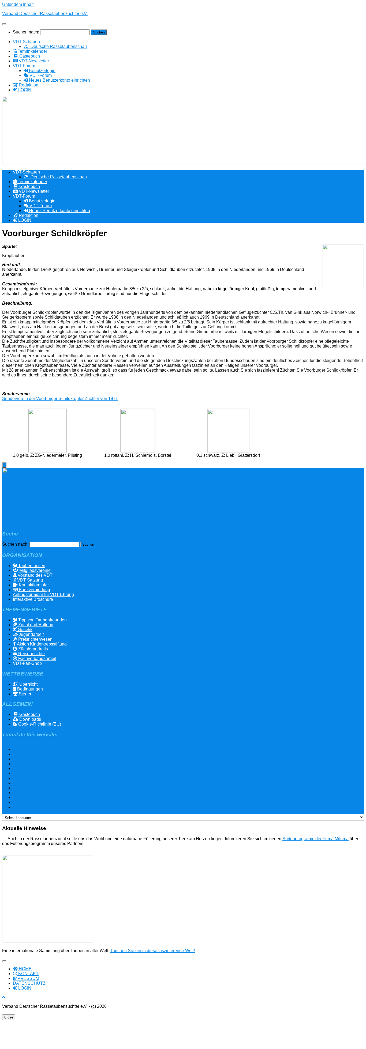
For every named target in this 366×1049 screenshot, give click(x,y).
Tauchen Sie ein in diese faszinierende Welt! (152, 950)
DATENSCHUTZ (29, 983)
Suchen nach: (26, 32)
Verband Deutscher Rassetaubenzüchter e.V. (45, 13)
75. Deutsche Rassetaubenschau (55, 46)
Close (8, 1017)
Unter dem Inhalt (17, 4)
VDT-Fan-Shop (27, 663)
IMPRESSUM (26, 978)
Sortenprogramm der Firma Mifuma (315, 838)
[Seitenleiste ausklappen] (4, 465)
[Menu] (4, 24)
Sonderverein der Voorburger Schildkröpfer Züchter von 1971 (60, 398)
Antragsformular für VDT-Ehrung (43, 594)
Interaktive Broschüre (33, 599)
